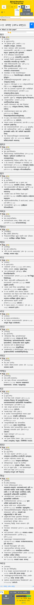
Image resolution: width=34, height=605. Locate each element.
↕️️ (23, 7)
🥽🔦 (17, 10)
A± (12, 7)
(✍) (8, 6)
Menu (4, 20)
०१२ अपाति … (27, 14)
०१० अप (26, 10)
